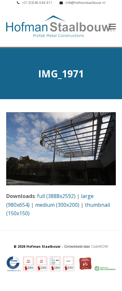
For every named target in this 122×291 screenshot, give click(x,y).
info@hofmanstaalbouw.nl (85, 2)
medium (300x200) (57, 204)
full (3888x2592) (56, 196)
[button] (112, 26)
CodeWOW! (99, 246)
